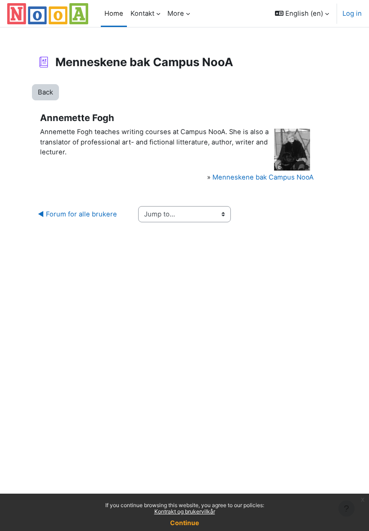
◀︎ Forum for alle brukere (77, 214)
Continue (184, 522)
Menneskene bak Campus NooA (263, 177)
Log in (352, 13)
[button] (302, 13)
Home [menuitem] (113, 13)
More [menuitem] (175, 13)
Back (45, 92)
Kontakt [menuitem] (142, 13)
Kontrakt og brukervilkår (184, 511)
